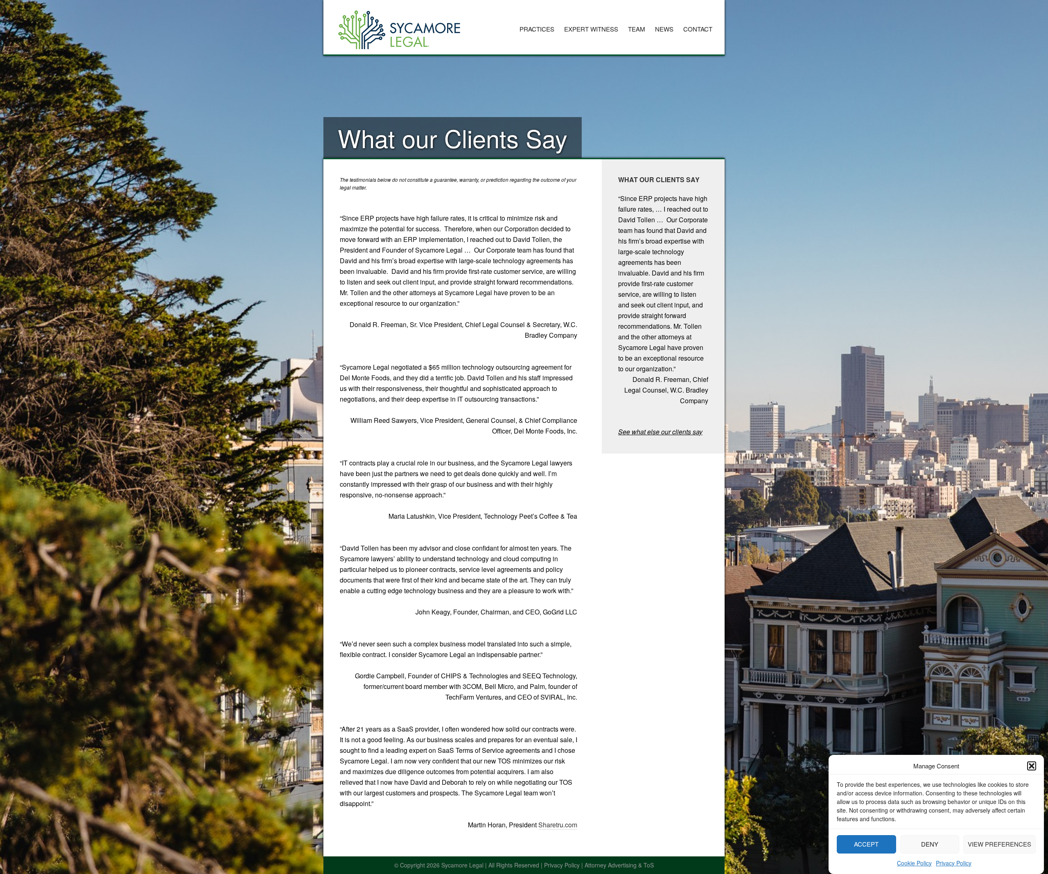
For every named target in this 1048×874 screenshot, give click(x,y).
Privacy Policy (953, 862)
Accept (866, 844)
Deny (929, 844)
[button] (1032, 766)
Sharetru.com (557, 824)
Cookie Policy (914, 862)
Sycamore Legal (399, 26)
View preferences (999, 844)
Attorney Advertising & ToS (619, 865)
